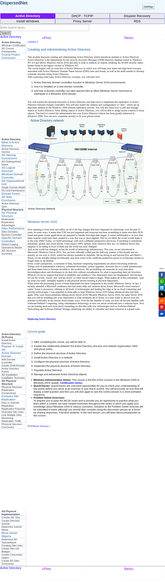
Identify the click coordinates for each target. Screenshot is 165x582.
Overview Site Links (13, 411)
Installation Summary (13, 377)
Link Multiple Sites (12, 415)
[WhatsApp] (162, 281)
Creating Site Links (12, 545)
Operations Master (12, 247)
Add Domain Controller (8, 361)
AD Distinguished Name (11, 163)
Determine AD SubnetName (9, 541)
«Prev (46, 38)
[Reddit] (162, 300)
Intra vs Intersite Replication (10, 404)
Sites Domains (10, 231)
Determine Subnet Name (12, 528)
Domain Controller (12, 234)
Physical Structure (12, 387)
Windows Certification (14, 45)
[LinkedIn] (162, 288)
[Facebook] (162, 275)
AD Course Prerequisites (9, 50)
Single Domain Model (13, 187)
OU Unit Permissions (13, 190)
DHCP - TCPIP (82, 16)
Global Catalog (10, 244)
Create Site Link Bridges (10, 550)
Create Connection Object (12, 556)
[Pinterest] (162, 307)
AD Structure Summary (9, 252)
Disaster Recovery (137, 16)
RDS (137, 21)
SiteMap (148, 6)
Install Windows (27, 21)
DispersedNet (13, 2)
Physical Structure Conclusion (12, 425)
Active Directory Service (10, 150)
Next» (129, 38)
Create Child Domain (13, 365)
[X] (162, 294)
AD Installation (10, 374)
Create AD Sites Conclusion (10, 562)
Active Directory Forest (10, 370)
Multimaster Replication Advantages (8, 222)
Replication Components (9, 391)
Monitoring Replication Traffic (11, 419)
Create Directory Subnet (11, 522)
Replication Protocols (13, 408)
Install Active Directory (8, 342)
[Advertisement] (12, 98)
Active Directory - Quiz (11, 205)
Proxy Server (82, 21)
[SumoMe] (162, 313)
